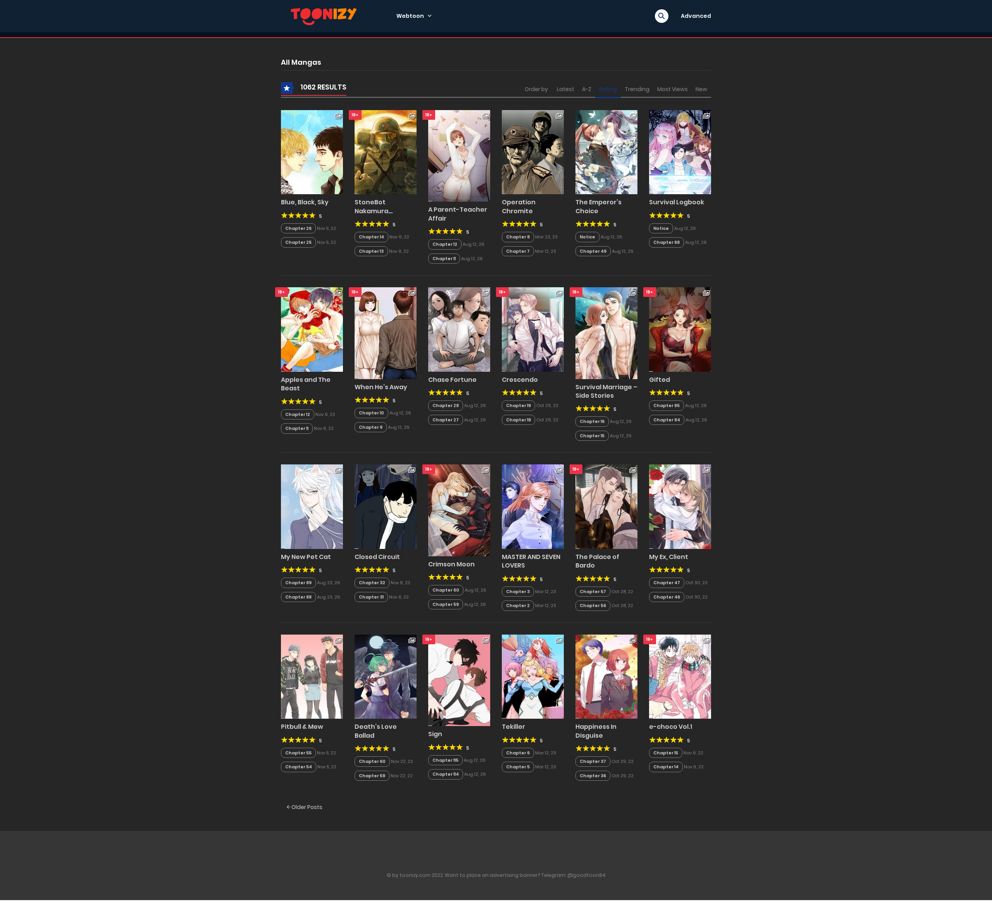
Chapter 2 (518, 605)
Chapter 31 (371, 597)
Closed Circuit (377, 556)
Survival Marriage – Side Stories (606, 391)
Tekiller (513, 726)
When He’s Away (381, 387)
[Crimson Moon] (459, 510)
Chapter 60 (445, 590)
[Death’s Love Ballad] (386, 676)
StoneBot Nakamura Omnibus (371, 211)
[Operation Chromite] (533, 151)
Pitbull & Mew (302, 726)
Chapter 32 (372, 583)
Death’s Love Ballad (376, 731)
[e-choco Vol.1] (680, 676)
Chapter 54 (298, 767)
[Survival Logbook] (680, 151)
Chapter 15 (592, 436)
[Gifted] (680, 329)
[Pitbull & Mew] (312, 676)
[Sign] (459, 680)
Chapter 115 (445, 760)
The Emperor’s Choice (598, 206)
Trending (637, 89)
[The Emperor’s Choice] (606, 151)
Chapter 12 (444, 244)
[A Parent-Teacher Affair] (459, 155)
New (701, 89)
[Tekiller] (533, 676)
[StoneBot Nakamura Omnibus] (386, 151)
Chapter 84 (666, 420)
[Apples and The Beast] (312, 329)
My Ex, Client (668, 556)
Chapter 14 (371, 237)
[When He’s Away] (386, 332)
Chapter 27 (445, 420)
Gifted (659, 379)
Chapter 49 (593, 251)
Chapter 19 (518, 405)
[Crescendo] (533, 329)
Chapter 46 (666, 597)
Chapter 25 (298, 242)
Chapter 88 (298, 597)
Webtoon (410, 16)
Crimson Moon (451, 564)
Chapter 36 (593, 776)
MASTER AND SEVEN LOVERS (531, 561)
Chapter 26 (298, 228)
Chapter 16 (592, 421)
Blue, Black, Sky (305, 202)
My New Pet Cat (306, 556)
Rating (608, 89)
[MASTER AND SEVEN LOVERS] (533, 506)
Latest (565, 89)
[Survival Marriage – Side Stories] (606, 332)
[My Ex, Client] (680, 506)
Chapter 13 (371, 251)
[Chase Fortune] (459, 329)
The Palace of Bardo (597, 561)
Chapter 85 (666, 405)
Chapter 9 (370, 427)
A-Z (586, 89)
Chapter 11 (444, 258)
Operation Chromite (519, 206)
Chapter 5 (518, 767)
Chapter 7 (518, 251)
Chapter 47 (666, 583)
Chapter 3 (518, 591)
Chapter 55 (298, 753)
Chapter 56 (593, 605)
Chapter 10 (371, 413)
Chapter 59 (445, 604)
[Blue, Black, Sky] (312, 151)
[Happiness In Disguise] (606, 676)
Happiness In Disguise (596, 731)
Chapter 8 (518, 237)
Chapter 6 (518, 753)
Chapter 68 (666, 242)
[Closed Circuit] (386, 506)
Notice (587, 237)
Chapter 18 (518, 420)
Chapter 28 (445, 405)
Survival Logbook (676, 202)
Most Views (672, 89)
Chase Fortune (452, 379)
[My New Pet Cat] (312, 506)
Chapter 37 (593, 761)
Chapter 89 (298, 583)
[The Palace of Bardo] (606, 506)
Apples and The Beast (306, 384)
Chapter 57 (593, 591)
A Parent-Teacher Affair (457, 214)
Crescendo (520, 379)
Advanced (696, 16)
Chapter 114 (445, 774)
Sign (435, 734)
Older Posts (306, 807)
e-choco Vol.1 (670, 726)
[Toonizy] (326, 15)
